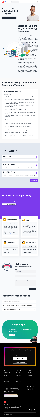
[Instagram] (35, 410)
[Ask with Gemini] (26, 389)
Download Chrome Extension (10, 395)
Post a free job (20, 358)
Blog (5, 383)
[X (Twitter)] (32, 410)
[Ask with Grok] (31, 389)
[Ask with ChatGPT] (28, 389)
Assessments (18, 375)
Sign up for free (7, 372)
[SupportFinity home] (3, 2)
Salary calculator (19, 377)
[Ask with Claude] (33, 389)
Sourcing (17, 373)
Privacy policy (18, 381)
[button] (10, 246)
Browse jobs (29, 372)
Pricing (5, 375)
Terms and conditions (20, 383)
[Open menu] (37, 1)
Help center (6, 381)
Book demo (6, 373)
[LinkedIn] (30, 410)
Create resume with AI (31, 373)
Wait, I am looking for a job (20, 362)
